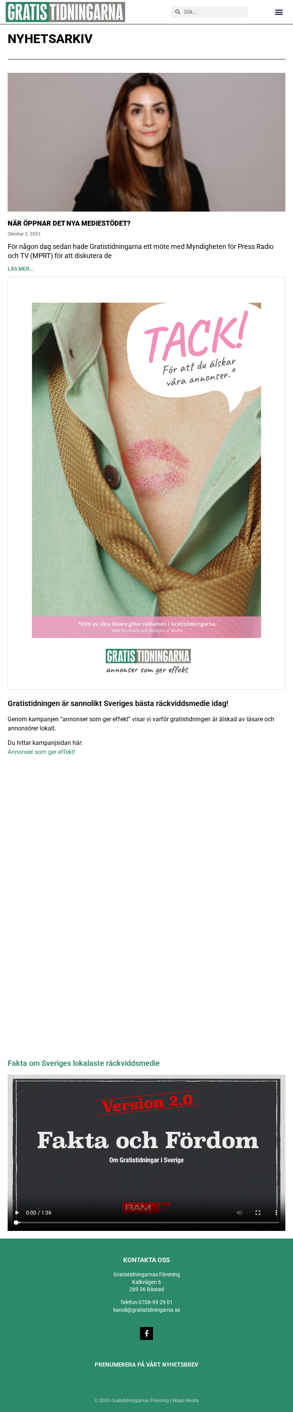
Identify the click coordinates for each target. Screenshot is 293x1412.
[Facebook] (146, 1333)
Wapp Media (185, 1400)
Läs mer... (21, 269)
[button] (279, 12)
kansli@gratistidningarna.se (146, 1310)
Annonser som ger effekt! (41, 752)
